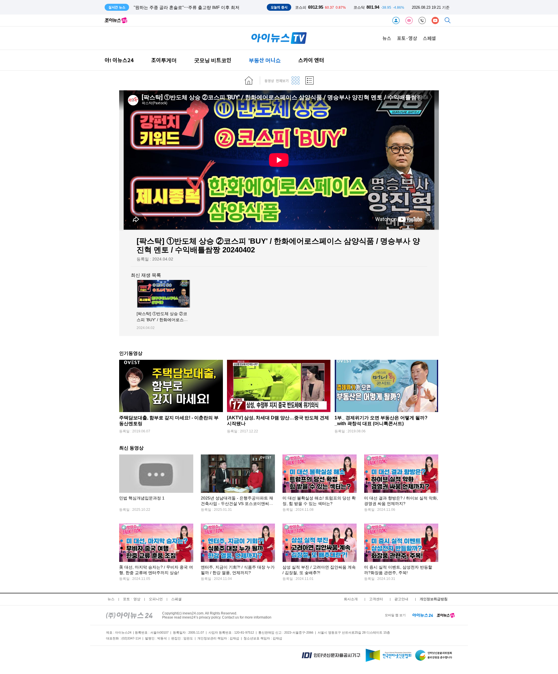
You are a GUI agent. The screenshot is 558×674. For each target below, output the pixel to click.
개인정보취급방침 (434, 599)
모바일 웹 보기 (395, 615)
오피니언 (156, 599)
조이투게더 (164, 60)
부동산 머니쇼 (265, 60)
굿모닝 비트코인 (212, 60)
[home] (249, 80)
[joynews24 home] (446, 615)
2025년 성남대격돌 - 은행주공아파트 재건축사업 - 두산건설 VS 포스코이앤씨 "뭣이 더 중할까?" (237, 504)
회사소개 (351, 599)
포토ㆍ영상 (131, 599)
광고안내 (401, 599)
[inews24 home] (129, 615)
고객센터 (376, 599)
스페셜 (429, 38)
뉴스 (386, 38)
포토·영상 (407, 38)
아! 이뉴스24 (119, 60)
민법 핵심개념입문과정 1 (141, 498)
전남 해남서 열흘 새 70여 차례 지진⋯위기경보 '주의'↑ (186, 7)
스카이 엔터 (311, 60)
